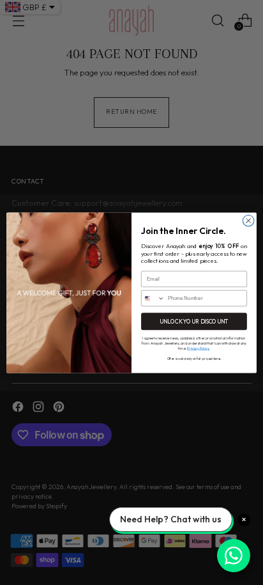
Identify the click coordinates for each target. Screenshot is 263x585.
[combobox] (153, 298)
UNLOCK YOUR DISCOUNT (194, 321)
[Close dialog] (248, 220)
